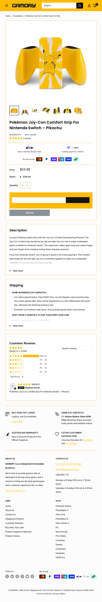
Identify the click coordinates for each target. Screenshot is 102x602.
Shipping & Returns (14, 519)
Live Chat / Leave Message (68, 464)
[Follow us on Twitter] (12, 576)
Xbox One (60, 514)
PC (57, 527)
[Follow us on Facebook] (7, 576)
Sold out (30, 213)
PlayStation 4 (62, 510)
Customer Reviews (14, 523)
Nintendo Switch (63, 506)
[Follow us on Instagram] (17, 576)
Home (7, 16)
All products (18, 16)
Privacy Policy (59, 594)
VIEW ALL (60, 557)
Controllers (61, 549)
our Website (71, 443)
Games (59, 544)
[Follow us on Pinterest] (22, 576)
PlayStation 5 (62, 519)
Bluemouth (15, 135)
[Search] (79, 5)
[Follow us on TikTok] (32, 576)
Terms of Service (44, 594)
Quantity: (13, 185)
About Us (9, 510)
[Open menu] (6, 6)
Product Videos (12, 536)
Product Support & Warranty (18, 532)
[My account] (89, 5)
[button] (16, 138)
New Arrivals (62, 532)
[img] (24, 384)
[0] (94, 5)
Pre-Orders (61, 536)
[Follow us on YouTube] (27, 576)
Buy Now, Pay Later (14, 527)
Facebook (87, 440)
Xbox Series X (62, 523)
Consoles (60, 540)
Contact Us (10, 514)
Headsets (60, 553)
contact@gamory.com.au (67, 469)
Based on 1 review (18, 351)
